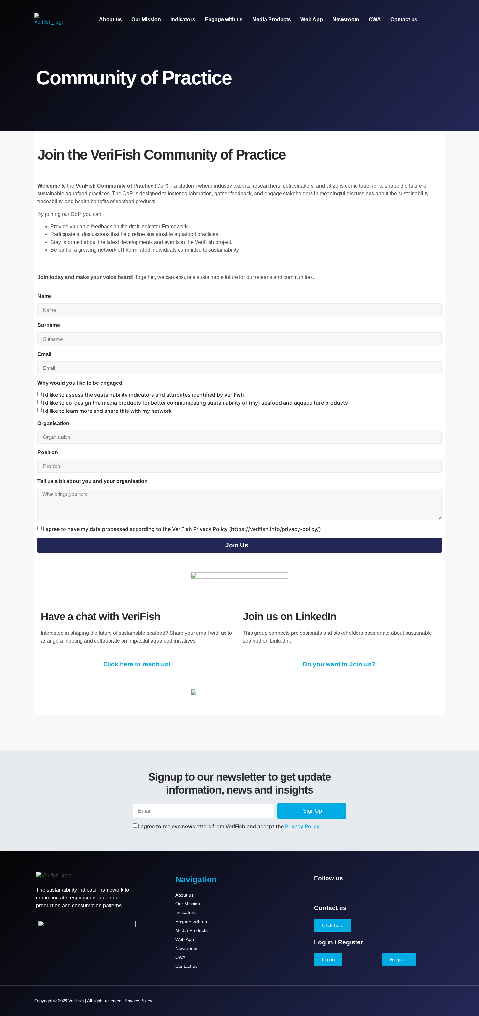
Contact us (403, 19)
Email (44, 354)
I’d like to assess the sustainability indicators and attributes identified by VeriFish (143, 394)
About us (110, 19)
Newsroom (345, 19)
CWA (375, 19)
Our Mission (146, 19)
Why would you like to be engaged (79, 383)
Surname (48, 325)
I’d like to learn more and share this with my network (107, 411)
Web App (311, 19)
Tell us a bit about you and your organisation (92, 481)
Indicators (182, 19)
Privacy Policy (302, 826)
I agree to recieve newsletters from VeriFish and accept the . (229, 826)
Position (47, 452)
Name (44, 296)
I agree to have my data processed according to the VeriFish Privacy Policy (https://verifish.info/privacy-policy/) (182, 529)
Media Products (271, 19)
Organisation (53, 423)
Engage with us (224, 19)
